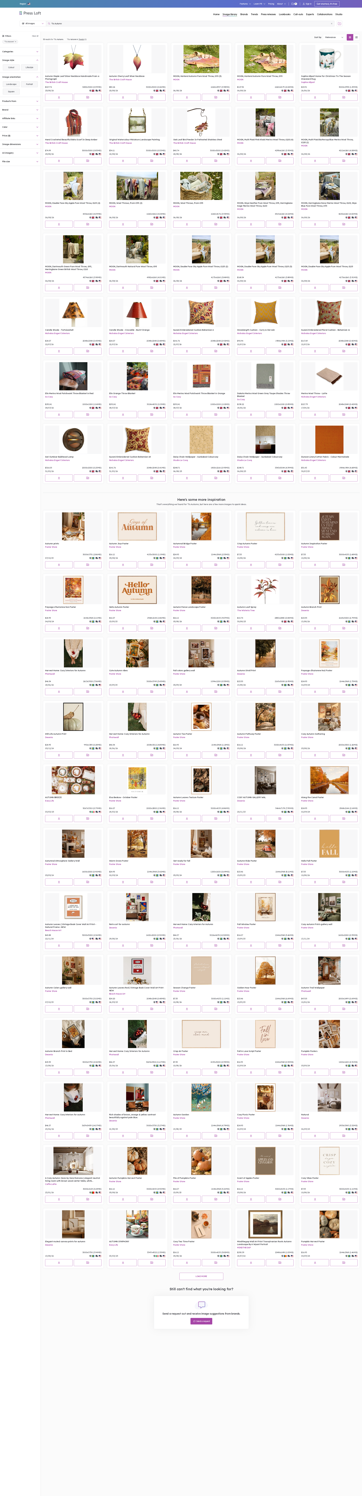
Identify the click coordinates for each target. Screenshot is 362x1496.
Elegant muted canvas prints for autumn (65, 1241)
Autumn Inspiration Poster (314, 543)
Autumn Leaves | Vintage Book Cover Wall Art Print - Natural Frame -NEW (70, 925)
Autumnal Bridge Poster (185, 543)
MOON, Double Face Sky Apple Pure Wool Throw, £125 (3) (264, 266)
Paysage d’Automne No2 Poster (316, 670)
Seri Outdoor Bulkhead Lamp (59, 457)
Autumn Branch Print (311, 607)
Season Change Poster (184, 987)
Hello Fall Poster (309, 861)
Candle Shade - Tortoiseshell (59, 330)
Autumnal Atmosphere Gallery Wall (62, 861)
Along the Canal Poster (312, 797)
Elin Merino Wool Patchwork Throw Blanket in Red (69, 393)
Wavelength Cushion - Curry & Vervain (256, 330)
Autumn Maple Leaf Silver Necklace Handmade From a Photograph (72, 77)
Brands (244, 14)
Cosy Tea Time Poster (184, 1241)
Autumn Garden (181, 1114)
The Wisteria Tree (246, 610)
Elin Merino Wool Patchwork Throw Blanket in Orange (199, 393)
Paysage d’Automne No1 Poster (60, 607)
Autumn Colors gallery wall (58, 987)
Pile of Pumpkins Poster (184, 1178)
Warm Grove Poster (118, 861)
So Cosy (49, 397)
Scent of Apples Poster (248, 1178)
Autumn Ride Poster (247, 861)
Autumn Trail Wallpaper (313, 987)
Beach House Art (53, 930)
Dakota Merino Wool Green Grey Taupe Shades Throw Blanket (263, 394)
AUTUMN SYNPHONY (119, 1241)
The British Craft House (56, 82)
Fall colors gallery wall (184, 670)
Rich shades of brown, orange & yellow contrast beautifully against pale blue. (132, 1116)
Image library (230, 14)
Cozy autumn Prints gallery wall (316, 924)
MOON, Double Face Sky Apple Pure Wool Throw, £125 (327, 266)
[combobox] (334, 37)
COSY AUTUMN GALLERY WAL (251, 797)
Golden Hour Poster (246, 987)
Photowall (50, 674)
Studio (338, 14)
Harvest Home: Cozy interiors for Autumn (193, 924)
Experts (310, 14)
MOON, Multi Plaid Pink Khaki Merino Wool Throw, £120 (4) (265, 139)
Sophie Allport (308, 82)
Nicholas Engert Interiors (57, 333)
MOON (176, 79)
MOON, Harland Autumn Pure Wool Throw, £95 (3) (197, 76)
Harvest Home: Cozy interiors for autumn (65, 1114)
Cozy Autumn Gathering (313, 734)
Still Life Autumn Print (55, 734)
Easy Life (49, 801)
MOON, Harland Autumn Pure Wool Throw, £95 (259, 76)
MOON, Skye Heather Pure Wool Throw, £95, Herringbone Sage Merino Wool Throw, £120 (264, 204)
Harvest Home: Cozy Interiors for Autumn (65, 670)
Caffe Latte (50, 1184)
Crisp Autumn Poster (247, 543)
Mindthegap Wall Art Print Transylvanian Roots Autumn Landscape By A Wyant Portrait (264, 1243)
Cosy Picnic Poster (246, 1114)
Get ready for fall (181, 861)
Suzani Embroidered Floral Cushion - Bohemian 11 (325, 330)
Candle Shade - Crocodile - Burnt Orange (129, 330)
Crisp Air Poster (180, 1051)
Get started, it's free (327, 3)
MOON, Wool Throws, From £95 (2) (125, 203)
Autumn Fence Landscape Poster (189, 607)
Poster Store (51, 547)
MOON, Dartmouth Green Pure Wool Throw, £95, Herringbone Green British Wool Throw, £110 (68, 268)
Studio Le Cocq (180, 460)
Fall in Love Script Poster (249, 1051)
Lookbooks (284, 14)
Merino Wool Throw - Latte (314, 393)
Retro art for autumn (119, 924)
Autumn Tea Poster (182, 734)
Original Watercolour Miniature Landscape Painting (134, 139)
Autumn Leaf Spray (246, 607)
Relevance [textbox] (330, 37)
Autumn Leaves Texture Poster (188, 797)
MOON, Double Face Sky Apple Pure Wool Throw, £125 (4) (72, 203)
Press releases (268, 14)
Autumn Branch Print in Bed (58, 1051)
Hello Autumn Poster (119, 607)
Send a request (203, 1321)
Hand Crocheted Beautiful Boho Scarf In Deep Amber (71, 139)
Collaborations (324, 14)
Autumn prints (52, 543)
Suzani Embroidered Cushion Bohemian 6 (193, 330)
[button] (25, 4)
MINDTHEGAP (244, 1247)
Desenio (305, 610)
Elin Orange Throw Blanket (122, 393)
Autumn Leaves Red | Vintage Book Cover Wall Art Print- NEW (136, 989)
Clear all (35, 36)
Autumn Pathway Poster (249, 734)
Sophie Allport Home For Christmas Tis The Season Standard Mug (326, 77)
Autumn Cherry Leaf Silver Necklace (127, 76)
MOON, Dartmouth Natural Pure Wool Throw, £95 (133, 266)
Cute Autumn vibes (118, 670)
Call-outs (298, 14)
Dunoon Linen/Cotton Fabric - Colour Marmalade (325, 457)
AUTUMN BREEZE (53, 797)
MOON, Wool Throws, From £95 (188, 203)
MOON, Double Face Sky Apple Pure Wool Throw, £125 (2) (200, 266)
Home (216, 14)
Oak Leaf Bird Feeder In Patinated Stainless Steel (197, 139)
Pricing (271, 4)
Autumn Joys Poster (119, 543)
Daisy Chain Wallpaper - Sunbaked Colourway (195, 457)
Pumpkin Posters (309, 1051)
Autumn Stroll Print (246, 670)
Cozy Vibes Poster (310, 1178)
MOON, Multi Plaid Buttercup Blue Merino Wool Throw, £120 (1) (327, 141)
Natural (305, 1114)
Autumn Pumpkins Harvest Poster (125, 1178)
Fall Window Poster (246, 924)
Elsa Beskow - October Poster (123, 797)
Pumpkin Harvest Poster (313, 1241)
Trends (254, 14)
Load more (201, 1276)
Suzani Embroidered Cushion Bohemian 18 (130, 457)
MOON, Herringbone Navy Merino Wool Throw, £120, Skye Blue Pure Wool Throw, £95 (328, 204)
